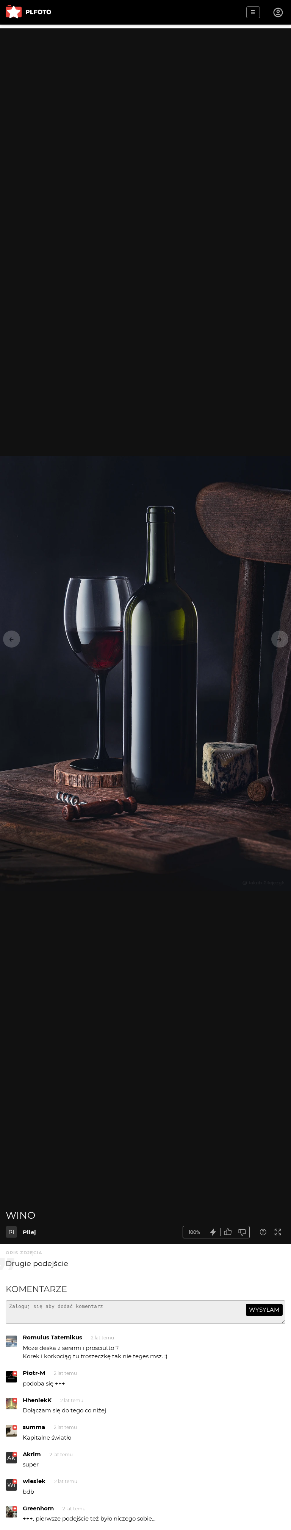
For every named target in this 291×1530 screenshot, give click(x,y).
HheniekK (37, 1400)
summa (34, 1427)
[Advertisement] (145, 81)
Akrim (32, 1454)
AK (11, 1458)
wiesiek (34, 1481)
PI (11, 1232)
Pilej (29, 1232)
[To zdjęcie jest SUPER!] (213, 1232)
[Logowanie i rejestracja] (278, 12)
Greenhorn (38, 1508)
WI (11, 1484)
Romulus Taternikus (52, 1337)
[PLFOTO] (28, 12)
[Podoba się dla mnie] (227, 1232)
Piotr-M (34, 1372)
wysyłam (264, 1309)
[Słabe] (242, 1232)
